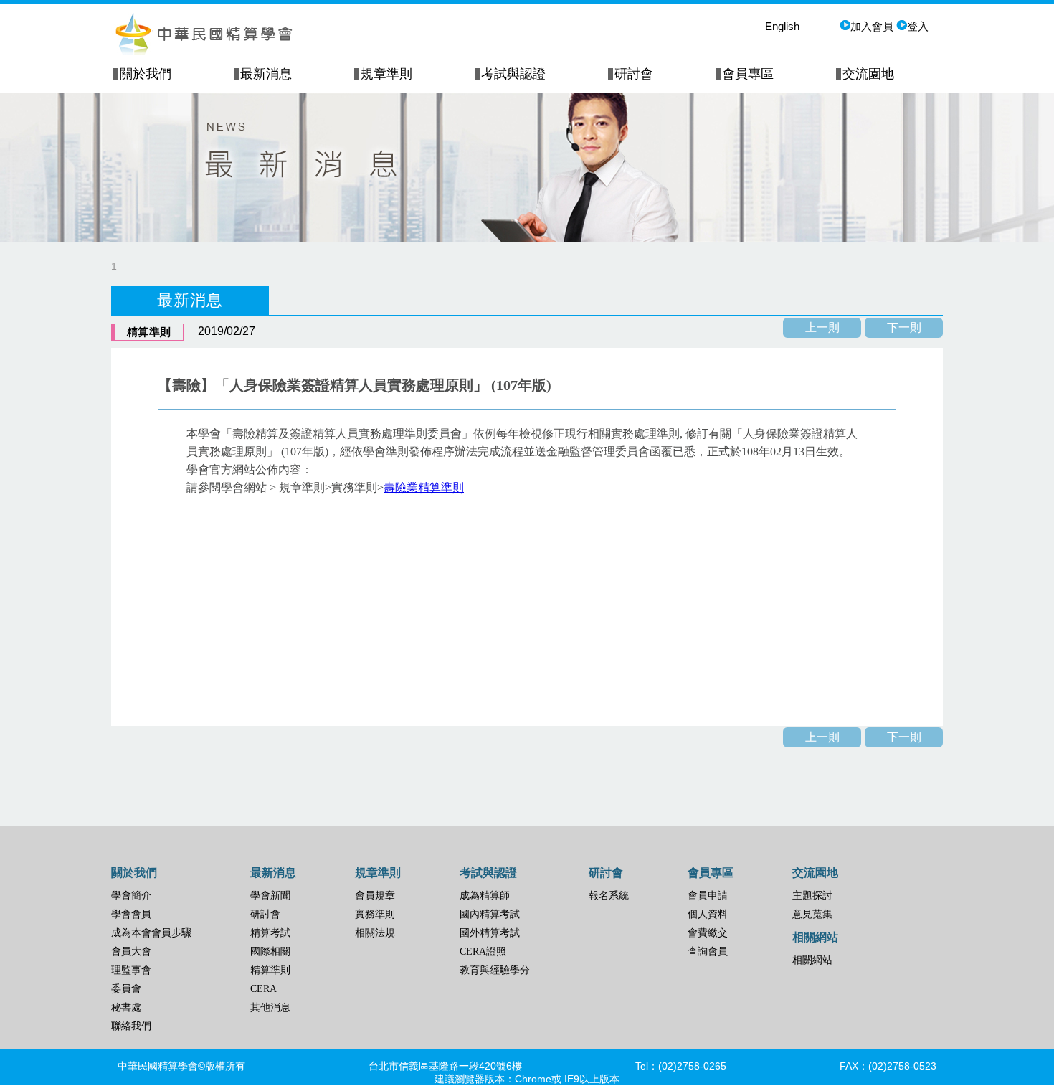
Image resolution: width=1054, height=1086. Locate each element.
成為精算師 (485, 895)
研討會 (265, 914)
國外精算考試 (490, 932)
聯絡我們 (131, 1026)
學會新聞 (270, 895)
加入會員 (871, 26)
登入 (918, 26)
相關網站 (812, 960)
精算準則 (270, 970)
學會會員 (131, 914)
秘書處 (126, 1007)
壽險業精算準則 (424, 487)
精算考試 (270, 932)
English (782, 26)
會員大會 (131, 951)
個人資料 (708, 914)
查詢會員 (708, 951)
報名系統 (609, 895)
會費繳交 (708, 932)
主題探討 (812, 895)
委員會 (126, 988)
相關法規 (375, 932)
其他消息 (270, 1007)
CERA (263, 988)
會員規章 (375, 895)
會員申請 (708, 895)
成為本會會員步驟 (151, 932)
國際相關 (270, 951)
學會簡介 (131, 895)
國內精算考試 (490, 914)
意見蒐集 (812, 914)
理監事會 (131, 970)
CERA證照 (483, 951)
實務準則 (375, 914)
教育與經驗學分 (495, 970)
